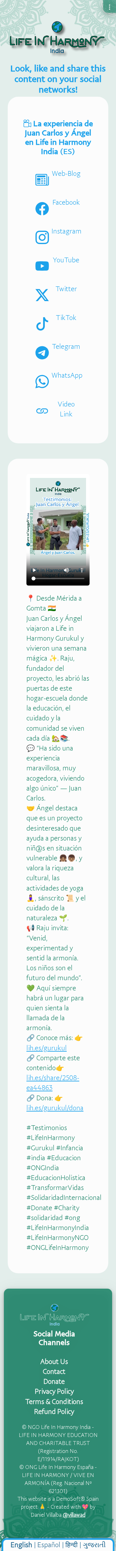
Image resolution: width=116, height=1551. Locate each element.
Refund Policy (54, 1411)
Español (48, 1544)
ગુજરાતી (94, 1544)
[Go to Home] (58, 38)
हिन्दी (71, 1544)
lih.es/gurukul (46, 1048)
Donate (54, 1381)
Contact (54, 1371)
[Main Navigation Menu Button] (109, 6)
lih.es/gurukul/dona (54, 1108)
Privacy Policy (54, 1391)
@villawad (74, 1514)
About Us (54, 1361)
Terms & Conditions (54, 1401)
